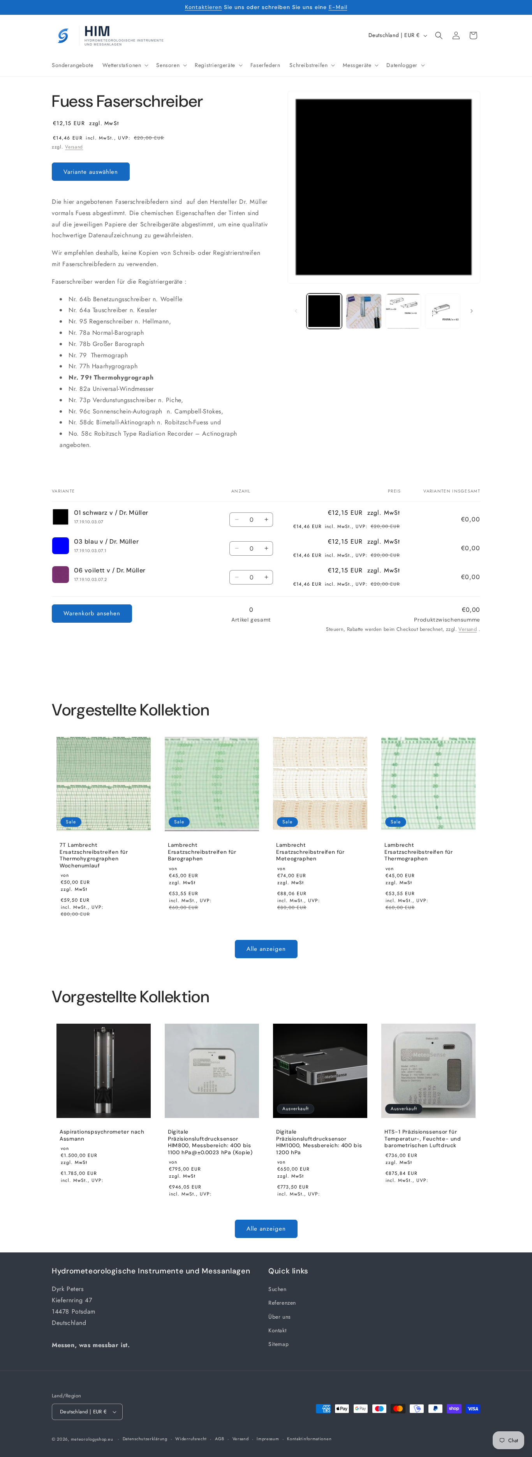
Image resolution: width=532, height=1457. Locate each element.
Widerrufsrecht (191, 1439)
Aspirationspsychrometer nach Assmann (102, 1135)
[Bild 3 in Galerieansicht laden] (403, 311)
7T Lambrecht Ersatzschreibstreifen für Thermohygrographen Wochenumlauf (94, 855)
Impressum (268, 1439)
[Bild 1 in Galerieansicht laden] (324, 311)
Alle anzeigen (266, 949)
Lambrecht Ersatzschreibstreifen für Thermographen (418, 852)
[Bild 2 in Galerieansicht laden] (363, 311)
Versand (74, 146)
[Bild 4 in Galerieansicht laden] (442, 311)
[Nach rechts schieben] (471, 311)
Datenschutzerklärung (145, 1439)
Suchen (277, 1289)
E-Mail (338, 7)
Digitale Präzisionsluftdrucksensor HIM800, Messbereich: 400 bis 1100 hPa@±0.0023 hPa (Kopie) (210, 1142)
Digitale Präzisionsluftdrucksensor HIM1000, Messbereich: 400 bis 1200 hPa (319, 1142)
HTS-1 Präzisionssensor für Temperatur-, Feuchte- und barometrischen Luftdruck (422, 1139)
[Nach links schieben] (296, 311)
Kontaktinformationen (309, 1439)
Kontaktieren (203, 7)
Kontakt (277, 1330)
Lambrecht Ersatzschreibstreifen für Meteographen (310, 852)
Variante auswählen (90, 172)
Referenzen (282, 1303)
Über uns (279, 1317)
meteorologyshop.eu (93, 1439)
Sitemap (278, 1344)
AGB (219, 1439)
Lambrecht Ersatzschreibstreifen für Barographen (202, 852)
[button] (124, 65)
